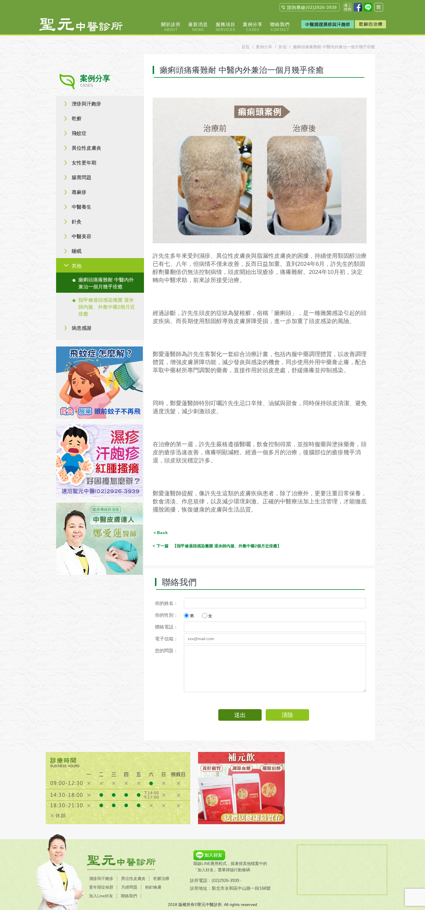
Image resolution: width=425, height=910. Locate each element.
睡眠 (77, 251)
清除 (287, 715)
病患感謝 (81, 328)
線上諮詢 (393, 68)
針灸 (77, 222)
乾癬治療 (161, 878)
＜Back (160, 532)
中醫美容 (81, 236)
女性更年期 (84, 163)
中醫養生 (81, 207)
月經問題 (129, 887)
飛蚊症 (79, 133)
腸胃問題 (81, 177)
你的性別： (166, 615)
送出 (240, 715)
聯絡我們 (129, 896)
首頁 (245, 47)
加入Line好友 (101, 896)
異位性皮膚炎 (86, 148)
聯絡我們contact (347, 7)
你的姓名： (166, 603)
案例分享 (264, 47)
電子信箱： (166, 638)
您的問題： (166, 650)
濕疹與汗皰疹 (101, 878)
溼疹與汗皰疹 (86, 104)
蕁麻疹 (79, 192)
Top (393, 81)
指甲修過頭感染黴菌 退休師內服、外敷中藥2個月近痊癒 (106, 307)
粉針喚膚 (153, 887)
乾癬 (77, 118)
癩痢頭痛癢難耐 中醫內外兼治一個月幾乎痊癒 (106, 283)
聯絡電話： (166, 626)
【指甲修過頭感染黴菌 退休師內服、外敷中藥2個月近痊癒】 (218, 546)
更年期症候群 (101, 887)
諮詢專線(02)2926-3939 (312, 7)
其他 (77, 266)
